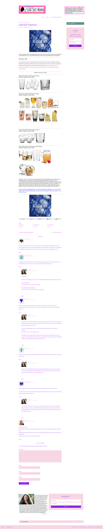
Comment (21, 449)
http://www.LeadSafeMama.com (37, 372)
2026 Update (21, 27)
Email (20, 471)
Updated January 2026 (28, 27)
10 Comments (26, 22)
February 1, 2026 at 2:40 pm (32, 400)
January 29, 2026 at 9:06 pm (29, 299)
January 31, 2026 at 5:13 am (29, 348)
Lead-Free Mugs (21, 224)
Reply (20, 252)
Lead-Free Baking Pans (50, 224)
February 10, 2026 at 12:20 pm (30, 421)
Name (20, 465)
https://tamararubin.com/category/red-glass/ (30, 284)
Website (20, 477)
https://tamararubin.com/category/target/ (30, 331)
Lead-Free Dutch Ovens (36, 224)
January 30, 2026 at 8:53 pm (32, 270)
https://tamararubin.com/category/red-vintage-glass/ (32, 289)
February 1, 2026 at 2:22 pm (29, 382)
